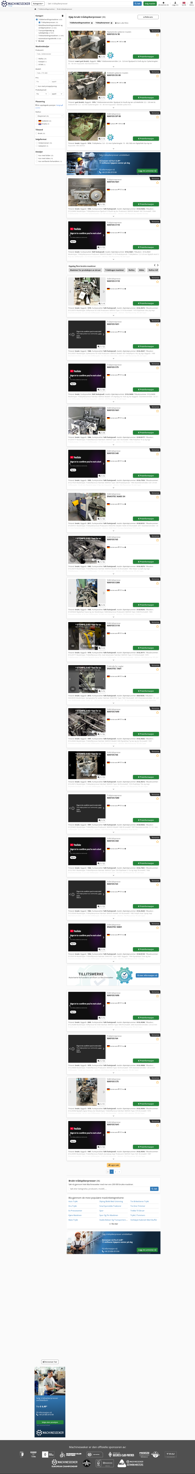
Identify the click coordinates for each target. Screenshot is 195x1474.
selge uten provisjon (50, 1422)
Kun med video (45, 158)
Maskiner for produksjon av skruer (85, 270)
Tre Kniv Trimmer (137, 1206)
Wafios (42, 59)
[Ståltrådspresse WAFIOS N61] (87, 421)
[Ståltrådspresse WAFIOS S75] (87, 1092)
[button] (191, 3)
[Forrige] (70, 44)
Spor (101, 1210)
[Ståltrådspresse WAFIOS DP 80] (87, 127)
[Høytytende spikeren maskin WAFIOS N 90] (87, 45)
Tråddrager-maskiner (114, 270)
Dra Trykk (72, 1206)
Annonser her (51, 1362)
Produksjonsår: (41, 90)
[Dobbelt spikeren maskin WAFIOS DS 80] (87, 86)
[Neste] (103, 44)
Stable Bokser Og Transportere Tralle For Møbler (120, 1220)
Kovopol (42, 62)
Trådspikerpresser (49, 22)
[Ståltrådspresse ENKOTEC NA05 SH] (87, 507)
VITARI (41, 64)
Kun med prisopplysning (47, 86)
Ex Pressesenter (75, 1210)
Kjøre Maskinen (75, 1215)
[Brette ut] (113, 66)
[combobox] (50, 116)
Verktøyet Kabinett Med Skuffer (143, 1220)
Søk (138, 3)
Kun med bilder (45, 155)
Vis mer (114, 1224)
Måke (141, 270)
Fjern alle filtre (122, 23)
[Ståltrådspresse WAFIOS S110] (87, 291)
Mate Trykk (73, 1220)
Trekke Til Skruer (137, 1210)
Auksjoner (43, 146)
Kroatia (45, 124)
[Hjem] (35, 9)
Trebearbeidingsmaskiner (51, 35)
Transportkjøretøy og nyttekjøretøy (46, 31)
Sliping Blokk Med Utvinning (111, 1201)
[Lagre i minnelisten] (157, 35)
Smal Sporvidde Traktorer (110, 1206)
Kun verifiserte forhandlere (50, 161)
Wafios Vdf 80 (155, 270)
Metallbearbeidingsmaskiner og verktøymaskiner (50, 26)
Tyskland (46, 121)
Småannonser (45, 143)
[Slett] (92, 23)
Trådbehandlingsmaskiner (50, 19)
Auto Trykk (73, 1201)
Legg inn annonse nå (147, 171)
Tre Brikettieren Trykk (139, 1201)
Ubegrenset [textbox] (43, 116)
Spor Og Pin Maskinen (108, 1215)
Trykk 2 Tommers (137, 1215)
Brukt (41, 133)
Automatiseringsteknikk (49, 38)
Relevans (149, 17)
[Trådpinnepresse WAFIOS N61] (87, 192)
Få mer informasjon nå (147, 975)
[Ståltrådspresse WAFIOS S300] (87, 593)
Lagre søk (114, 1165)
